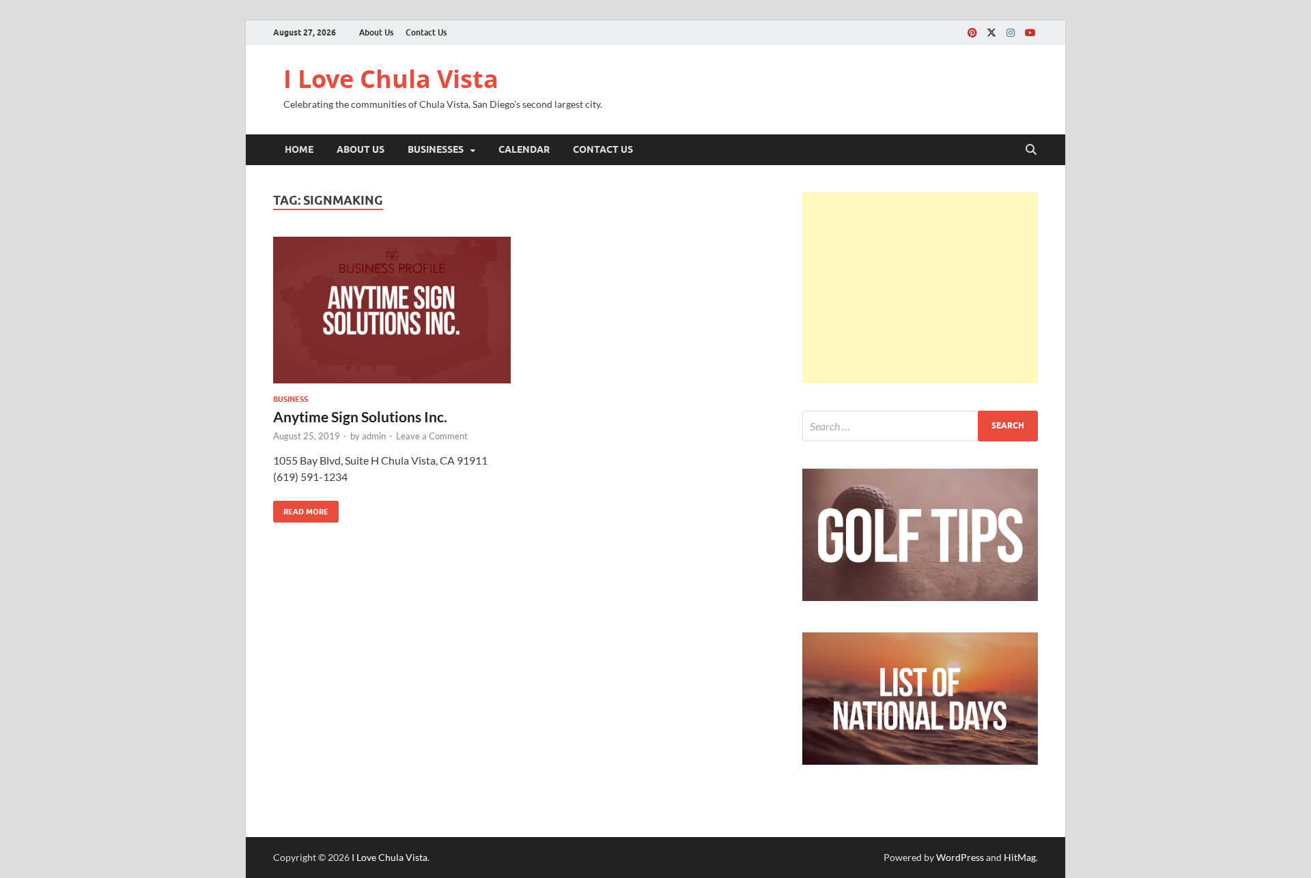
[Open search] (1031, 150)
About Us (376, 32)
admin (374, 435)
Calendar (524, 149)
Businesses (436, 149)
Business (290, 399)
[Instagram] (1010, 32)
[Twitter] (991, 32)
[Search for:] (920, 426)
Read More (300, 508)
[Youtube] (1029, 32)
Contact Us (426, 32)
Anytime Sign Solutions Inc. (360, 416)
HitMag (1020, 857)
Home (299, 149)
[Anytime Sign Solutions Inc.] (392, 310)
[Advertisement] (920, 287)
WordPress (960, 857)
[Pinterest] (972, 32)
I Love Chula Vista (390, 79)
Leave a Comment (432, 435)
